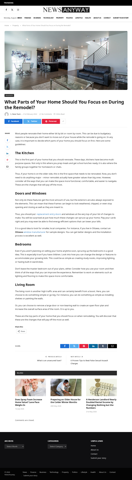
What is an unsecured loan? (49, 360)
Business (37, 18)
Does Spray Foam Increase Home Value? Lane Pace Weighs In (28, 402)
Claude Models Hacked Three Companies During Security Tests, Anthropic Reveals (43, 3)
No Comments (47, 114)
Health (88, 18)
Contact (107, 18)
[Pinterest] (7, 160)
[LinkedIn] (7, 153)
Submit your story (121, 18)
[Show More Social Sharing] (63, 121)
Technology (48, 18)
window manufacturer (34, 232)
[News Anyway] (66, 10)
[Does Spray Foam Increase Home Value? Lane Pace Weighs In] (30, 387)
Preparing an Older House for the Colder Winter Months (66, 401)
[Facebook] (7, 140)
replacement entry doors (49, 214)
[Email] (7, 166)
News (20, 18)
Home (93, 445)
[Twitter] (7, 146)
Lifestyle (78, 18)
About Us (97, 18)
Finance (27, 18)
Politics (69, 18)
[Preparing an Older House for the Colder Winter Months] (66, 387)
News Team (16, 114)
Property (60, 18)
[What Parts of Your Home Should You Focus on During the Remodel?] (66, 60)
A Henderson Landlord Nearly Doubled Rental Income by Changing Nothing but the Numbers (101, 403)
